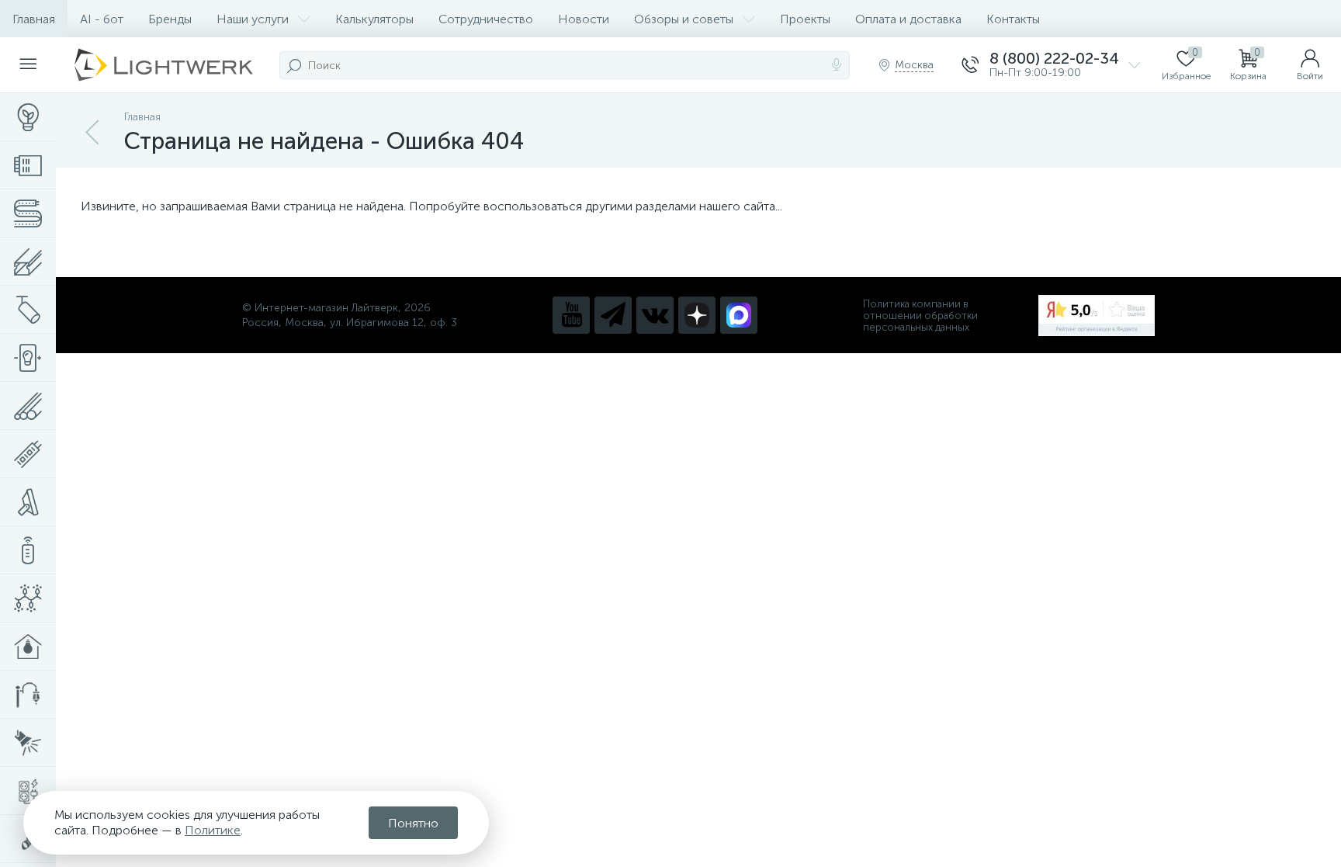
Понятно (413, 823)
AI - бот (101, 19)
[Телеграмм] (613, 315)
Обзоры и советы (683, 19)
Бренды (170, 19)
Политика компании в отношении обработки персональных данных (920, 315)
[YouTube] (571, 315)
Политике (213, 830)
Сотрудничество (485, 19)
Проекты (805, 19)
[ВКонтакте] (655, 315)
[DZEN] (697, 315)
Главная (33, 19)
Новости (583, 19)
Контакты (1013, 19)
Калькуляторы (374, 19)
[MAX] (738, 315)
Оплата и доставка (908, 19)
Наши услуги (253, 19)
